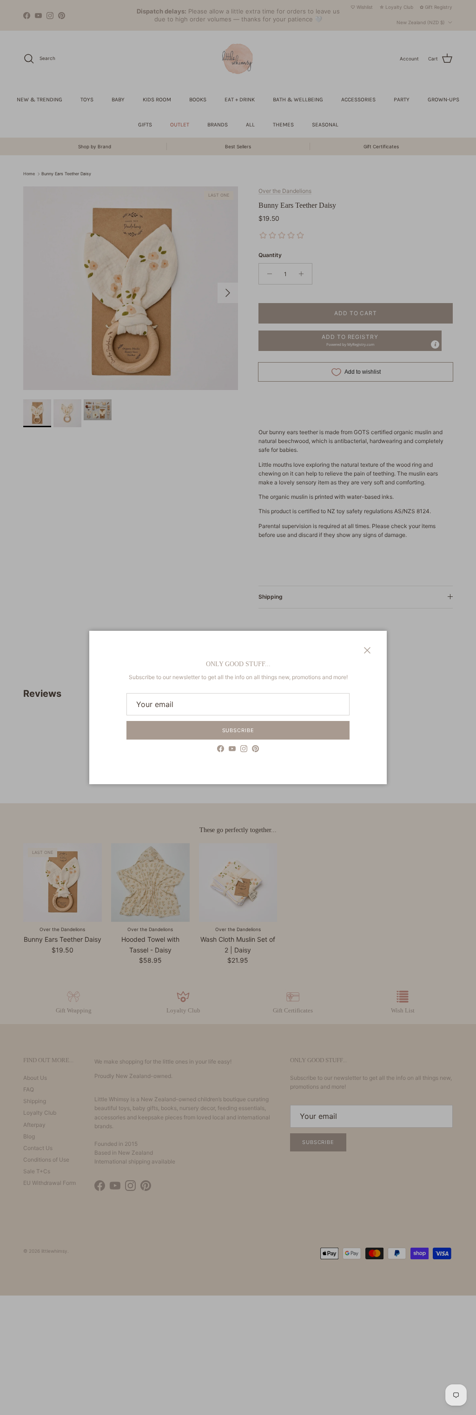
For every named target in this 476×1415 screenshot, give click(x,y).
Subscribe (238, 730)
